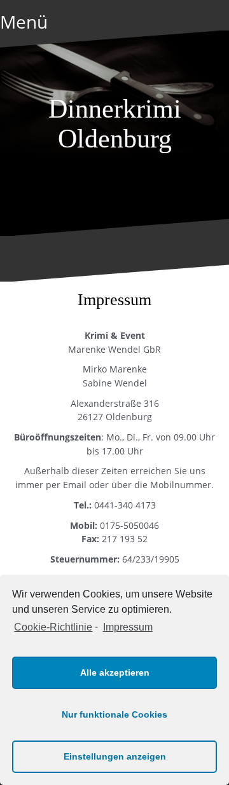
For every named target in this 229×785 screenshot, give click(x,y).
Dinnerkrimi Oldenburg (114, 123)
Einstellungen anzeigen (115, 756)
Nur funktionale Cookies (114, 714)
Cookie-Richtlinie (53, 627)
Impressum (127, 627)
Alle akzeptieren (114, 672)
